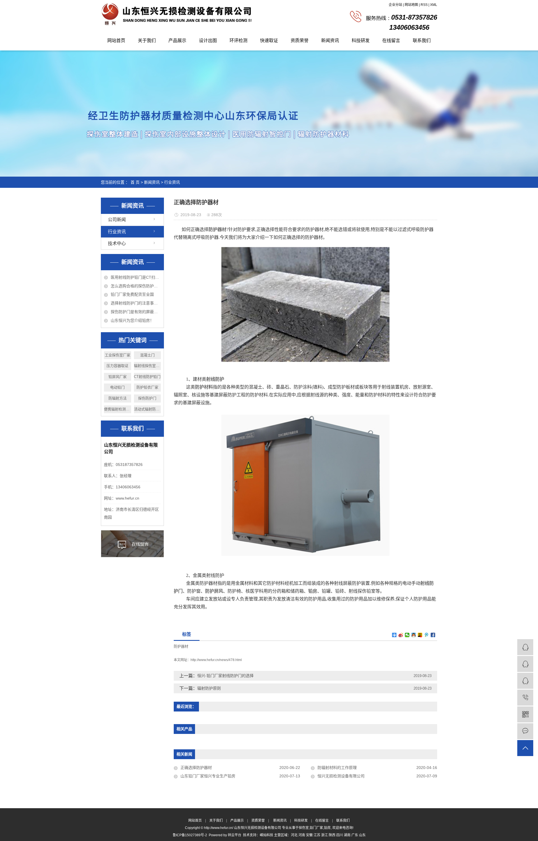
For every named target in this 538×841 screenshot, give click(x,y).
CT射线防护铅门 (147, 377)
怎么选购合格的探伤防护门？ (136, 286)
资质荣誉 (300, 40)
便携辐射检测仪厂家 (117, 409)
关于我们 (147, 40)
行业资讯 (172, 182)
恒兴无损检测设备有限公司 (341, 776)
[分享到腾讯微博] (426, 635)
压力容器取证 (117, 366)
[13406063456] (525, 698)
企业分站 (395, 5)
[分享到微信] (407, 635)
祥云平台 (234, 835)
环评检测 (238, 40)
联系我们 (422, 40)
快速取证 (269, 40)
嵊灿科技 (266, 835)
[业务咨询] (525, 647)
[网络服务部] (525, 664)
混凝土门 (147, 355)
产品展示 (177, 40)
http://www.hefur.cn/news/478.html (216, 660)
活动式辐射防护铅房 (147, 409)
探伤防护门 (147, 398)
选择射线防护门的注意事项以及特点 (136, 303)
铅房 (327, 828)
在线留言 (391, 40)
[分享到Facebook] (433, 635)
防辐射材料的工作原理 (337, 767)
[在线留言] (525, 731)
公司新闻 (117, 219)
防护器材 (181, 646)
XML (433, 5)
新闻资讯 (330, 40)
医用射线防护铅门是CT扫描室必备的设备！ (136, 277)
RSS (424, 5)
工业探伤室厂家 (117, 355)
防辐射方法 (117, 398)
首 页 (135, 182)
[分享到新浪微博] (400, 635)
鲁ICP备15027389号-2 (190, 835)
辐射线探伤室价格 (147, 366)
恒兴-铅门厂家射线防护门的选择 (225, 675)
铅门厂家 (316, 828)
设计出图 (208, 40)
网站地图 (411, 5)
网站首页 (116, 40)
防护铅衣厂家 (147, 387)
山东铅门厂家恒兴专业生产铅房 (207, 776)
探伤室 (304, 828)
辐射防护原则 (209, 688)
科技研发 (361, 40)
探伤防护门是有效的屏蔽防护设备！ (136, 311)
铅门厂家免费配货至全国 (132, 294)
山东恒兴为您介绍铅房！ (132, 320)
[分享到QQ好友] (413, 635)
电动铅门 (117, 387)
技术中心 (117, 243)
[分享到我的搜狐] (420, 635)
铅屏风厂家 (117, 377)
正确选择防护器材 (196, 767)
